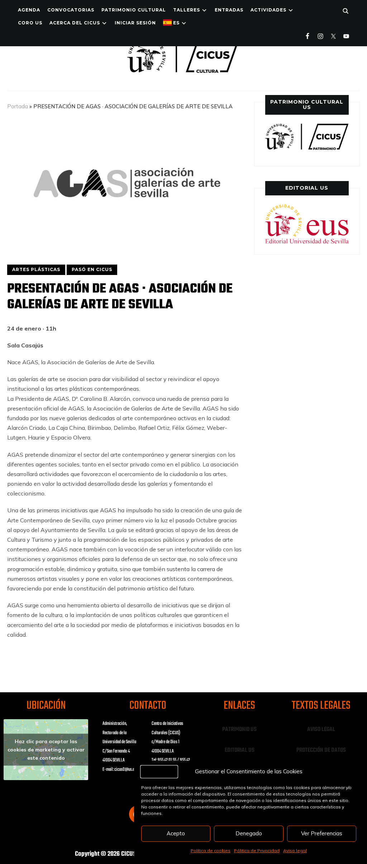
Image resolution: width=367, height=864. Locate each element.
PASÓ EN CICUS (92, 269)
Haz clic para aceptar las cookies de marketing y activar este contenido (46, 749)
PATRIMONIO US (239, 729)
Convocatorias (70, 10)
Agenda (29, 10)
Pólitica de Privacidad (257, 850)
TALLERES (186, 10)
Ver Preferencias (321, 833)
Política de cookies (210, 850)
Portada (17, 106)
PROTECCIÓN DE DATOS (321, 750)
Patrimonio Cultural (133, 10)
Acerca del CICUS (74, 22)
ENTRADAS (229, 10)
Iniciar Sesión (135, 22)
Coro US (30, 22)
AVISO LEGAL (321, 729)
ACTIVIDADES (268, 10)
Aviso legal (295, 850)
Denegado (248, 833)
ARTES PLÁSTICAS (36, 269)
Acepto (176, 833)
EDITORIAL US (239, 750)
